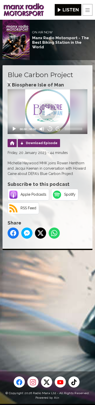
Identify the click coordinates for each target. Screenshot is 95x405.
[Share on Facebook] (13, 233)
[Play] (14, 128)
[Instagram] (33, 382)
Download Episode (42, 143)
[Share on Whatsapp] (54, 233)
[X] (46, 382)
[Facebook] (19, 382)
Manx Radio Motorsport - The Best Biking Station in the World (60, 42)
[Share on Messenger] (26, 233)
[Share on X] (40, 233)
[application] (47, 111)
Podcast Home (12, 143)
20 (50, 129)
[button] (47, 112)
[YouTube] (60, 382)
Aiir (56, 397)
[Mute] (41, 128)
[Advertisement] (47, 302)
